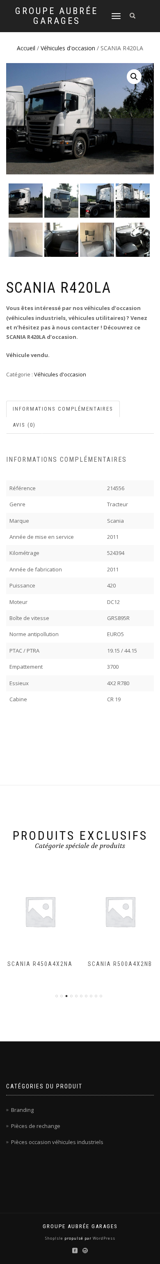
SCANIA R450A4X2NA (40, 964)
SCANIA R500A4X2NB (120, 964)
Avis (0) (24, 425)
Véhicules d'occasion (68, 48)
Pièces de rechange (35, 1126)
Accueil (26, 48)
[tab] (63, 409)
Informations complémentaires (63, 409)
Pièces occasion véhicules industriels (57, 1142)
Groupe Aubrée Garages (56, 16)
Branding (22, 1110)
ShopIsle (54, 1238)
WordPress (103, 1238)
